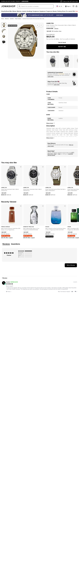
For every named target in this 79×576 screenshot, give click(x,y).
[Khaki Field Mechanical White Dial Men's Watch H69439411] (65, 167)
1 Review (56, 28)
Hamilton (12, 18)
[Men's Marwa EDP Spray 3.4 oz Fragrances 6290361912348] (43, 206)
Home (2, 18)
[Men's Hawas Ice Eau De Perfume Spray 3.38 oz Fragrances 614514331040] (65, 206)
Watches (7, 18)
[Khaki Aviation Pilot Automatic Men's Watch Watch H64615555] (41, 25)
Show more (49, 138)
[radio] (25, 251)
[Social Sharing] (37, 25)
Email (55, 153)
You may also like (52, 52)
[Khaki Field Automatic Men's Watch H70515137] (21, 167)
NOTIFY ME (62, 46)
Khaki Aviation (18, 18)
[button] (9, 291)
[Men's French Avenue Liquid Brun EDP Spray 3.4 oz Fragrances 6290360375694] (21, 206)
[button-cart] (76, 6)
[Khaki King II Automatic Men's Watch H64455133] (43, 167)
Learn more (50, 76)
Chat (59, 153)
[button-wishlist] (73, 6)
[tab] (71, 265)
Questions (15, 244)
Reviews (6, 244)
